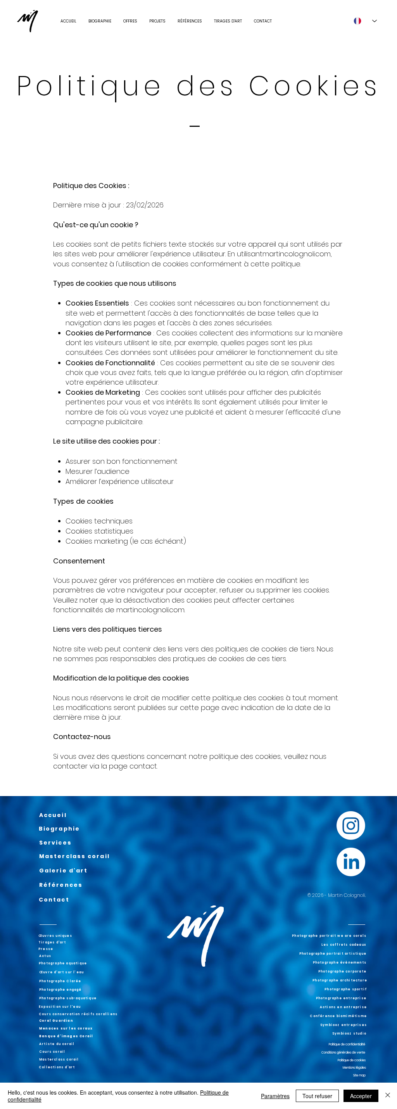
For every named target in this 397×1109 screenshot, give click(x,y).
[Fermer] (387, 1096)
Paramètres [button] (275, 1096)
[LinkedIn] (351, 862)
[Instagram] (351, 825)
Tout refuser (317, 1096)
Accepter (361, 1096)
